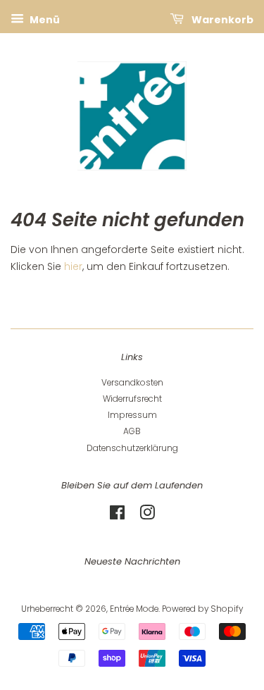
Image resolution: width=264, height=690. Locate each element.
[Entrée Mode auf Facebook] (117, 516)
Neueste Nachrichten (132, 561)
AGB (132, 431)
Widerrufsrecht (132, 399)
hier (73, 266)
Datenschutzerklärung (132, 448)
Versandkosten (132, 382)
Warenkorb (221, 20)
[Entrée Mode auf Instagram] (147, 516)
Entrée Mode (134, 609)
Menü (43, 20)
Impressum (132, 415)
